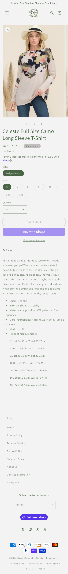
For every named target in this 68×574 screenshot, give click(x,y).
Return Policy (14, 451)
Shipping (10, 151)
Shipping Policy (15, 459)
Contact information (35, 569)
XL (40, 187)
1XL (53, 187)
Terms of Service (16, 443)
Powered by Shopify (34, 558)
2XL (10, 195)
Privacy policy (17, 563)
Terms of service (35, 563)
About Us (12, 466)
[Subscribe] (51, 505)
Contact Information (18, 474)
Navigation (13, 482)
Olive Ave (20, 558)
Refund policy (52, 558)
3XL (23, 195)
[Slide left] (26, 124)
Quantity (7, 202)
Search (11, 427)
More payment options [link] (34, 240)
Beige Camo (15, 174)
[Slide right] (42, 124)
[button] (7, 13)
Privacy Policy (14, 435)
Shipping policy (53, 563)
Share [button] (9, 250)
